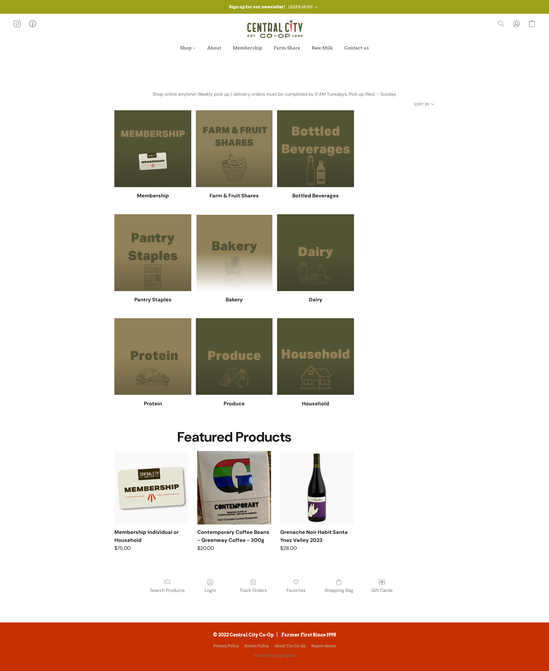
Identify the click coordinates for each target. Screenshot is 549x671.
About (214, 48)
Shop (186, 48)
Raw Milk (322, 48)
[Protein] (152, 356)
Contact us (356, 48)
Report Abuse (323, 646)
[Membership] (152, 148)
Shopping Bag (339, 590)
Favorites (296, 590)
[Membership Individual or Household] (151, 488)
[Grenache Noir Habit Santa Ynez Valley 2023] (317, 488)
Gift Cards (382, 590)
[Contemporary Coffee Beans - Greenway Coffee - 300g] (234, 488)
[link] (304, 7)
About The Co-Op (290, 646)
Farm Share (287, 48)
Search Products (167, 590)
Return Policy (256, 646)
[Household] (315, 356)
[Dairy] (315, 252)
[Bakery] (234, 252)
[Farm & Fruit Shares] (234, 148)
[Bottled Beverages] (315, 148)
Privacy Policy (226, 646)
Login (210, 590)
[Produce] (234, 356)
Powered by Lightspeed (274, 655)
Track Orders (253, 590)
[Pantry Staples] (152, 252)
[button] (274, 29)
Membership (247, 48)
